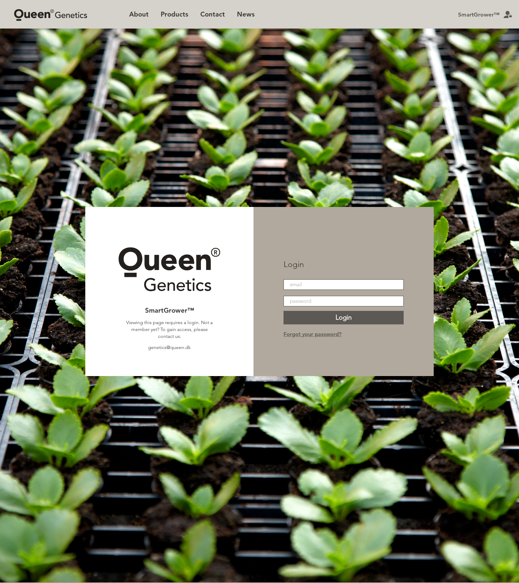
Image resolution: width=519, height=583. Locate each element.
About (139, 14)
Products (174, 14)
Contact (212, 14)
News (246, 14)
